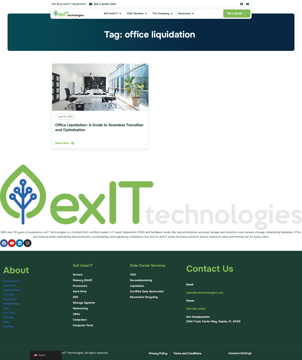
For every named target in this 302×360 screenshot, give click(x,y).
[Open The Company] (171, 13)
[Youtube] (247, 4)
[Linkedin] (20, 243)
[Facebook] (241, 4)
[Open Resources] (192, 13)
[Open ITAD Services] (145, 13)
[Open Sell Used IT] (120, 13)
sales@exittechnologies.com (204, 292)
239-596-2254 (195, 309)
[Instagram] (27, 243)
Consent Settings (240, 353)
